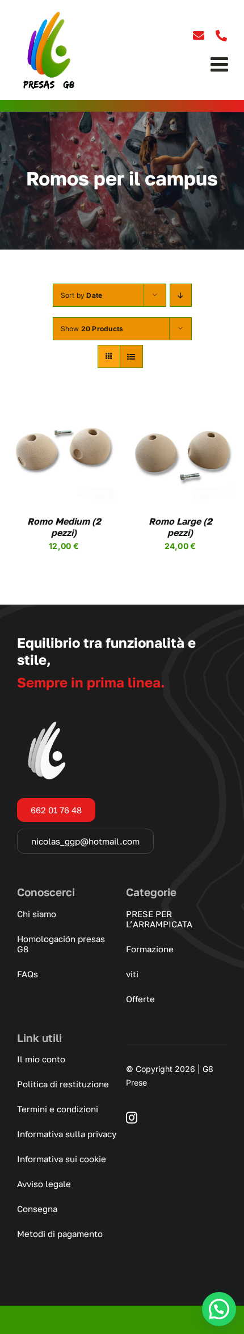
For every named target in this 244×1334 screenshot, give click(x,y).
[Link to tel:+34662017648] (221, 35)
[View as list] (131, 356)
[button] (219, 1309)
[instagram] (131, 1118)
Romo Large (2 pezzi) (180, 527)
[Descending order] (181, 295)
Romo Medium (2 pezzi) (64, 527)
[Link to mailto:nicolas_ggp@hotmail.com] (198, 35)
